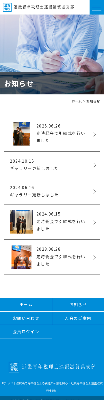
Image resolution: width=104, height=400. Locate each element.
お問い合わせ (26, 318)
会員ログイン (26, 331)
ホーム (76, 100)
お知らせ (78, 304)
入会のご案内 (78, 318)
